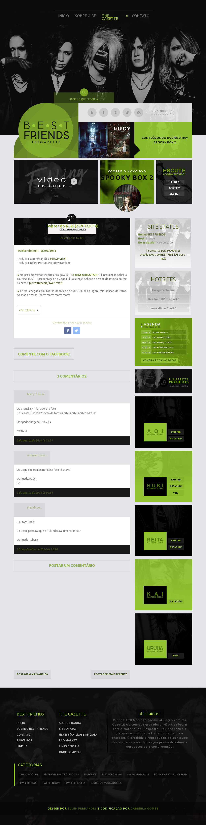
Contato (140, 16)
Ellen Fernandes (82, 808)
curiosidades (29, 774)
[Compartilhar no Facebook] (67, 330)
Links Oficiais (69, 746)
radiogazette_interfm (170, 774)
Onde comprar (70, 752)
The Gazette (110, 17)
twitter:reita (75, 782)
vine (175, 493)
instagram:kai (111, 774)
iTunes (174, 182)
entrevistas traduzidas (61, 774)
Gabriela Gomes (145, 808)
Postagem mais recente (110, 674)
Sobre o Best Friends (32, 728)
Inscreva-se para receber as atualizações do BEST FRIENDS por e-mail (163, 254)
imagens (90, 774)
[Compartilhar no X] (76, 330)
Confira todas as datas (159, 360)
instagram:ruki (138, 774)
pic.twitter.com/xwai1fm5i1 (46, 283)
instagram (175, 439)
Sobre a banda (70, 723)
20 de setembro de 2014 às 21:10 (37, 549)
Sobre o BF (85, 16)
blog (176, 656)
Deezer (174, 193)
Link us (22, 746)
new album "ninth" (163, 308)
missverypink (58, 258)
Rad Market (68, 740)
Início (63, 16)
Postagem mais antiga (32, 674)
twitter (176, 432)
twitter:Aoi (28, 782)
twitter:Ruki (51, 782)
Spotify (174, 188)
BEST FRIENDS (156, 234)
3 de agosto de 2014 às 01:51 (35, 492)
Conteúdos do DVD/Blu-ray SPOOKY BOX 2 (165, 140)
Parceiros (24, 740)
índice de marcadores (106, 782)
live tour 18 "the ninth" (163, 299)
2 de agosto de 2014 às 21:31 (35, 440)
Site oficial (67, 728)
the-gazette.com (163, 290)
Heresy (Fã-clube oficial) (78, 734)
